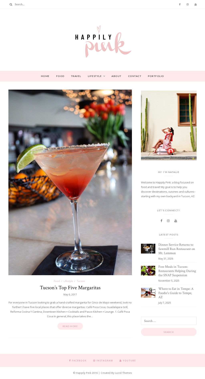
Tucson (81, 281)
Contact (135, 76)
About (117, 76)
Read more (70, 326)
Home (45, 76)
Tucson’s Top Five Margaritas (70, 287)
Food (60, 76)
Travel (76, 76)
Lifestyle (95, 76)
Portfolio (156, 76)
